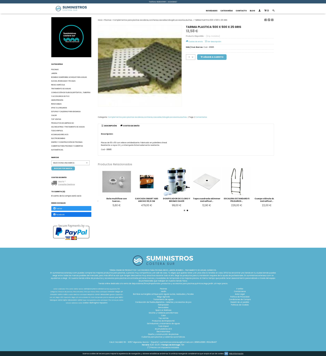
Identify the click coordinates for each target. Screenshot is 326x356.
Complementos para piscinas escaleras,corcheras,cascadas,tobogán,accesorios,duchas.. (147, 117)
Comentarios (201, 117)
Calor (54, 115)
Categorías (226, 10)
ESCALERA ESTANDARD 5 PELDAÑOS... (236, 200)
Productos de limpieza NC (62, 123)
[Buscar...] (273, 10)
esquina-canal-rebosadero (98, 294)
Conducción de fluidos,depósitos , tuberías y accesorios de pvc (70, 94)
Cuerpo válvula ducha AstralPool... (267, 200)
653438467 (212, 342)
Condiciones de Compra (240, 299)
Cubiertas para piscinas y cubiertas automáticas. (67, 148)
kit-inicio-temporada (96, 297)
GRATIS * (62, 181)
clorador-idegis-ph (115, 292)
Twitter (59, 208)
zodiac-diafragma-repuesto (95, 303)
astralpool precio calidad (94, 289)
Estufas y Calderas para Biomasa (66, 111)
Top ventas (56, 119)
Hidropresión (57, 100)
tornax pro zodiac (117, 300)
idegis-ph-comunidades (79, 297)
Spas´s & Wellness (59, 108)
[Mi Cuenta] (259, 10)
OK (226, 353)
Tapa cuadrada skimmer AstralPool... (206, 200)
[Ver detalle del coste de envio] (54, 183)
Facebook (60, 214)
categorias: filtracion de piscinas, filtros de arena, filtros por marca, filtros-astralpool (78, 292)
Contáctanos (240, 291)
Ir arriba (239, 288)
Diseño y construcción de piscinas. (67, 142)
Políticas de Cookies (240, 305)
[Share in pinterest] (272, 20)
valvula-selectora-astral (74, 303)
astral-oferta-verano (76, 289)
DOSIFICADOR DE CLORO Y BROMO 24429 (176, 200)
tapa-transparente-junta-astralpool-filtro (97, 300)
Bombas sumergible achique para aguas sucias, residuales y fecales (69, 79)
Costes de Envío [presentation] (131, 125)
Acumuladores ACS (59, 134)
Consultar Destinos (66, 184)
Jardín (54, 73)
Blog (252, 10)
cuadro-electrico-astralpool (77, 294)
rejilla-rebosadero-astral (72, 300)
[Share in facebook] (265, 20)
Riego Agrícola (58, 85)
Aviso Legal (240, 294)
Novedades (211, 10)
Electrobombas (58, 138)
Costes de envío (195, 41)
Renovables (56, 104)
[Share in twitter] (269, 20)
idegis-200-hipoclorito (63, 297)
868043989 (200, 342)
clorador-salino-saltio (59, 294)
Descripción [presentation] (110, 125)
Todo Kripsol (57, 130)
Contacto (241, 10)
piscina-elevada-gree (110, 297)
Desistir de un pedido (239, 302)
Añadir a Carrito (213, 57)
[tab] (109, 126)
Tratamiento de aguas (61, 88)
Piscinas (55, 69)
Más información (236, 353)
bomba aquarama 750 (112, 289)
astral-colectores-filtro (61, 289)
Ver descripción (214, 41)
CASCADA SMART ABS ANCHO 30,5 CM (146, 200)
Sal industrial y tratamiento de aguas (68, 127)
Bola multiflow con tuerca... (116, 200)
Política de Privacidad (239, 296)
